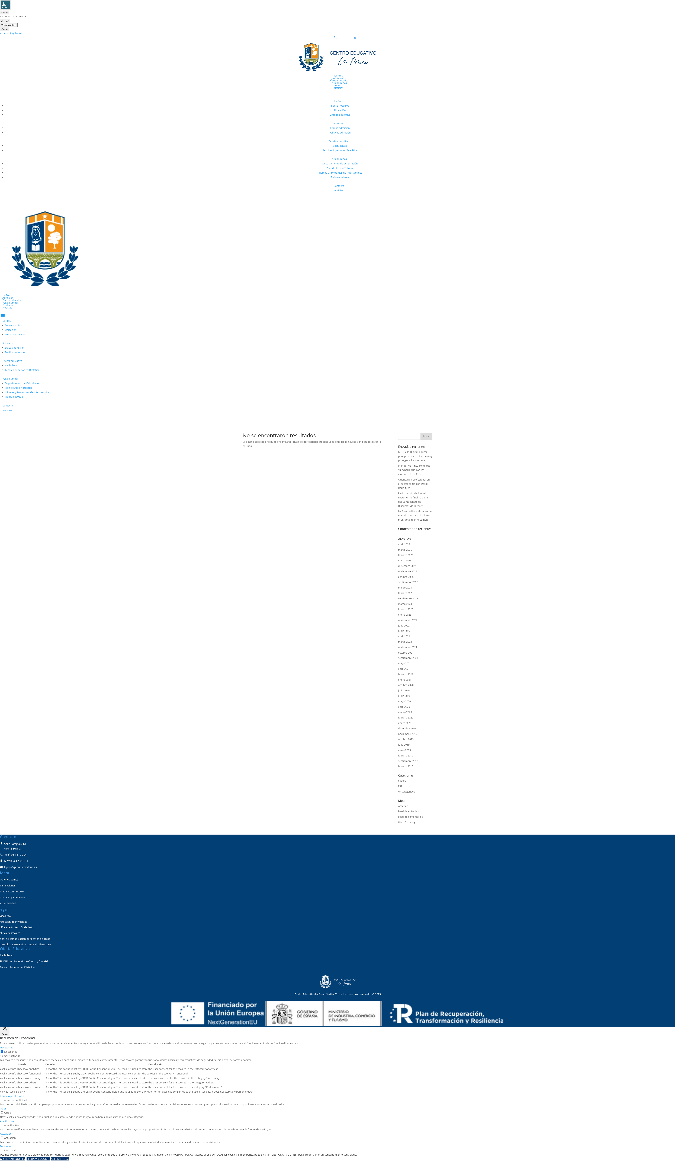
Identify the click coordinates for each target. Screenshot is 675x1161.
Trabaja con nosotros (12, 891)
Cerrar (4, 12)
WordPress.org (406, 822)
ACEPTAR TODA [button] (60, 1158)
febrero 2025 (405, 593)
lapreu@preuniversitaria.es (373, 37)
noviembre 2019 (407, 734)
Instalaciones (7, 885)
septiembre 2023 (408, 598)
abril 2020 (404, 706)
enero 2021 (404, 679)
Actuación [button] (6, 1133)
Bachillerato (340, 145)
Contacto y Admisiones (13, 897)
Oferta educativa (339, 80)
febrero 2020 (405, 717)
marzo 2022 (405, 641)
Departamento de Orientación (340, 163)
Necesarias (10, 1051)
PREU (401, 786)
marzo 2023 (405, 604)
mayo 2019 (404, 750)
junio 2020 (404, 696)
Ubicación (340, 110)
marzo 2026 (405, 549)
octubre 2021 (406, 652)
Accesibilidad (8, 903)
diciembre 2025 (407, 566)
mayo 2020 (404, 701)
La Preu (338, 75)
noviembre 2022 (407, 620)
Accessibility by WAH (12, 33)
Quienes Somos (9, 879)
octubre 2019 (406, 739)
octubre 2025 (406, 576)
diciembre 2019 (407, 728)
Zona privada (14, 419)
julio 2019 (404, 744)
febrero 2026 (405, 555)
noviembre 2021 (407, 647)
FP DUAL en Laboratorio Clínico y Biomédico (25, 961)
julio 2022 (404, 625)
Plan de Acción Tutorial (339, 168)
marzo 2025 (405, 587)
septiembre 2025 (408, 582)
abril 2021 (404, 668)
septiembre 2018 (408, 761)
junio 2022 (404, 630)
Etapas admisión (340, 128)
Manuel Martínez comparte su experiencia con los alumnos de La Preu (414, 470)
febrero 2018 (405, 766)
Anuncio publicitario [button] (12, 1096)
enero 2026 (404, 560)
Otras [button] (3, 1108)
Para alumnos (339, 83)
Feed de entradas (408, 811)
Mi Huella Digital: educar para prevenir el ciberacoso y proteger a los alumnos (415, 456)
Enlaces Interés (340, 177)
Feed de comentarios (410, 816)
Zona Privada (14, 199)
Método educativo (340, 114)
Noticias (338, 88)
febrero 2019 (405, 755)
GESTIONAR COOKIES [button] (12, 1158)
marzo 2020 (405, 712)
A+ (7, 20)
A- (2, 20)
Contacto (339, 85)
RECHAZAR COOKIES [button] (38, 1158)
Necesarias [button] (6, 1047)
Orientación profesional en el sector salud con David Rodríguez (414, 484)
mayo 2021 (404, 663)
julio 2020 (404, 690)
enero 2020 (404, 723)
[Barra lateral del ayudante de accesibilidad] (5, 5)
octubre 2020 (406, 685)
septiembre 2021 (408, 658)
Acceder (403, 806)
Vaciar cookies (8, 25)
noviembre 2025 (407, 571)
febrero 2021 (405, 674)
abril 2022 (404, 636)
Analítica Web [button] (8, 1121)
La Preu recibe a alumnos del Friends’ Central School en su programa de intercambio (415, 515)
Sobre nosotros (340, 105)
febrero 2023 (405, 609)
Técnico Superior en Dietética (340, 150)
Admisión (338, 78)
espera (402, 780)
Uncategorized (406, 791)
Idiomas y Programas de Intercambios (340, 172)
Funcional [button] (5, 1146)
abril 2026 (404, 544)
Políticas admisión (340, 132)
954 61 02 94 (345, 37)
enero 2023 (404, 614)
